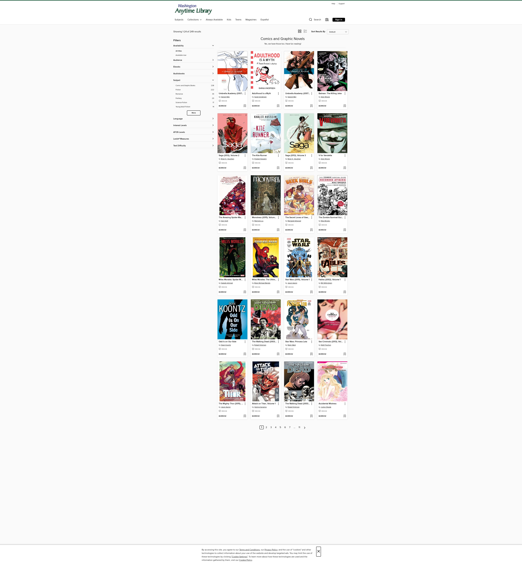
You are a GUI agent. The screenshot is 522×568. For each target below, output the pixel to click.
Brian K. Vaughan (227, 159)
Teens (238, 19)
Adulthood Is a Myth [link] (261, 93)
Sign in (338, 19)
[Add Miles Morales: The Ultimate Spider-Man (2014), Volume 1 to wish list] (278, 292)
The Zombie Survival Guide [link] (331, 217)
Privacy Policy (271, 549)
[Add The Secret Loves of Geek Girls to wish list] (311, 230)
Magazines (251, 19)
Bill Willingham (326, 283)
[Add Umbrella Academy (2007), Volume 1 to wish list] (244, 106)
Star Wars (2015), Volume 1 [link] (297, 279)
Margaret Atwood (294, 221)
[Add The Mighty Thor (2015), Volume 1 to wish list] (244, 416)
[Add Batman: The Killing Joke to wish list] (344, 106)
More (194, 113)
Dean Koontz (226, 345)
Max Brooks (325, 221)
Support (342, 4)
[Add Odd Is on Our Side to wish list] (244, 354)
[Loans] (327, 20)
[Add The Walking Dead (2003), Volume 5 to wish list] (278, 354)
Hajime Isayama (260, 407)
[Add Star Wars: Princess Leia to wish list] (311, 354)
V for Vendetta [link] (325, 155)
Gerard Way (225, 97)
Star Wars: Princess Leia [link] (296, 342)
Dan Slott (224, 221)
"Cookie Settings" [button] (239, 556)
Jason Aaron (292, 283)
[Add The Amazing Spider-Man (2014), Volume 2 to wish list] (244, 230)
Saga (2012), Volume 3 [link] (295, 155)
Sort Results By (318, 31)
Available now (181, 55)
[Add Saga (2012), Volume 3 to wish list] (311, 168)
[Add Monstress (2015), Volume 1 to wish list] (278, 230)
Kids (229, 19)
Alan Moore (325, 97)
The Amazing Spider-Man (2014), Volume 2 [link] (231, 217)
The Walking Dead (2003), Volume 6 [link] (297, 404)
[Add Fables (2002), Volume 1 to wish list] (344, 292)
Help (333, 4)
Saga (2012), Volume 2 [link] (229, 155)
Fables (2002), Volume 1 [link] (330, 279)
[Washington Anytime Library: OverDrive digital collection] (193, 9)
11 (299, 427)
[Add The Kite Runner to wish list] (278, 168)
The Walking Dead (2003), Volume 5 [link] (264, 342)
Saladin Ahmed (227, 283)
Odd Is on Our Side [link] (227, 342)
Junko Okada (326, 407)
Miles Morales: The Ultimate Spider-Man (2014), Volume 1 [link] (264, 279)
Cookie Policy (245, 560)
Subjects (179, 19)
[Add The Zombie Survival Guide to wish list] (344, 230)
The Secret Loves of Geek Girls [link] (297, 217)
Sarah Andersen (260, 97)
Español (265, 19)
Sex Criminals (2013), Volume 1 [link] (331, 342)
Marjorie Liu (258, 221)
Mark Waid (292, 345)
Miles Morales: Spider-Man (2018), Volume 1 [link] (231, 279)
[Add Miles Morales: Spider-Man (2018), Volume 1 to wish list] (244, 292)
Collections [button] (193, 19)
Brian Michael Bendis (262, 283)
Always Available (214, 19)
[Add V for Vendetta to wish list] (344, 168)
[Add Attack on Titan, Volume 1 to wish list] (278, 416)
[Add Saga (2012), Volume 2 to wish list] (244, 168)
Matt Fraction (326, 345)
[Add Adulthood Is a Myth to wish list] (278, 106)
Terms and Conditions (249, 549)
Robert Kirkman (260, 345)
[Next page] (304, 427)
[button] (314, 20)
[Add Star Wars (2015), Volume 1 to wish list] (311, 292)
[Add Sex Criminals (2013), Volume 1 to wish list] (344, 354)
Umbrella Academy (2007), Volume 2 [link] (297, 93)
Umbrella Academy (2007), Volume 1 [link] (231, 93)
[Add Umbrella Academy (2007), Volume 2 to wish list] (311, 106)
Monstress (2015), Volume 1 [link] (264, 217)
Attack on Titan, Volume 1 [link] (264, 404)
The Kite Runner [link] (259, 155)
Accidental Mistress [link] (327, 404)
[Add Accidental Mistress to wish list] (344, 416)
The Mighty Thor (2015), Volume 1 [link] (231, 404)
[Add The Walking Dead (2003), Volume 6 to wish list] (311, 416)
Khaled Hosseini (260, 159)
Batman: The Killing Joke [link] (330, 93)
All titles (179, 51)
